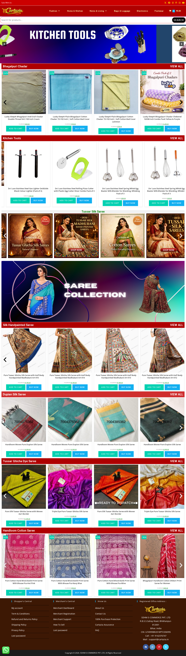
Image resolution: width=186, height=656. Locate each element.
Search (179, 20)
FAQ (97, 630)
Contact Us (100, 613)
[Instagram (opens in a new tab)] (179, 2)
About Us (99, 608)
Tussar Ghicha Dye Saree (19, 461)
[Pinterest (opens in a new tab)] (176, 2)
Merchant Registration (64, 613)
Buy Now (34, 128)
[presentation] (4, 102)
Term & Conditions (20, 613)
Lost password (18, 635)
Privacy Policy (17, 630)
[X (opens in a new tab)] (165, 2)
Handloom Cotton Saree (19, 530)
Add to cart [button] (15, 128)
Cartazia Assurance (104, 624)
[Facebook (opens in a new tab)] (169, 2)
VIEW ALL (176, 66)
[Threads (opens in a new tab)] (173, 2)
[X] (166, 647)
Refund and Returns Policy (24, 619)
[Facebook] (146, 647)
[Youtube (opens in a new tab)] (183, 2)
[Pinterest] (159, 647)
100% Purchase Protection (107, 619)
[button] (93, 44)
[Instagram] (152, 647)
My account (17, 608)
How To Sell (59, 624)
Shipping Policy (18, 624)
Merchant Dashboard (63, 608)
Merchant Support (62, 619)
